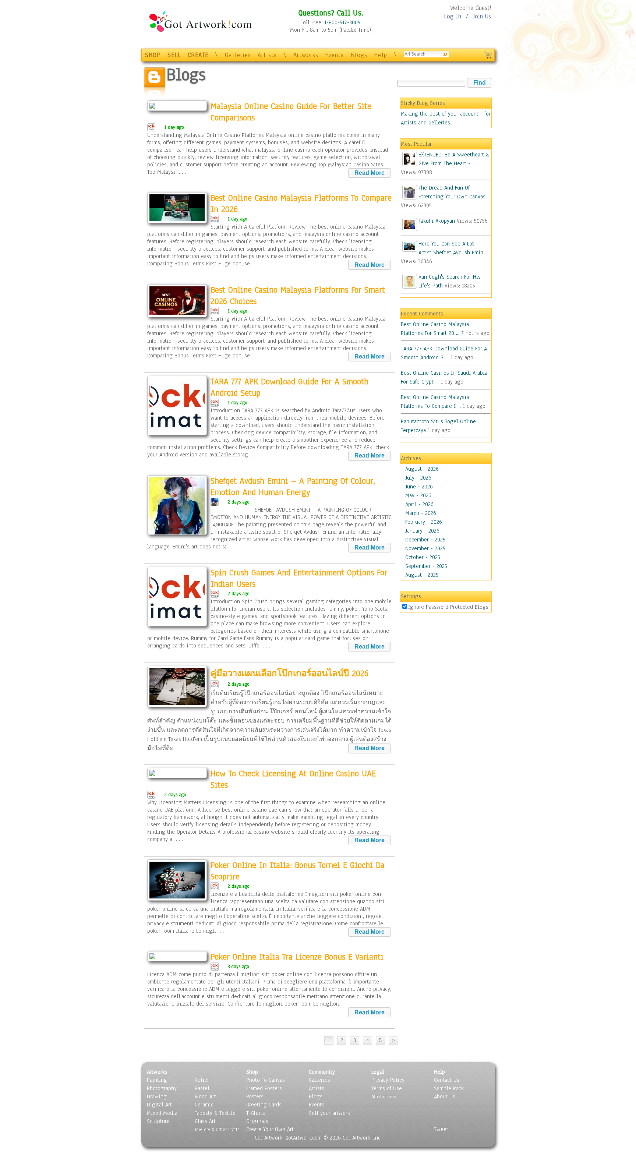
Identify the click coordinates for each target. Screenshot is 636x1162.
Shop (252, 1072)
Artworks (305, 55)
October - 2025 (422, 557)
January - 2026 (422, 530)
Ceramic (204, 1104)
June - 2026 (419, 486)
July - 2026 (418, 477)
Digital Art (159, 1104)
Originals (257, 1121)
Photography (162, 1088)
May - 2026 (418, 495)
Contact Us (446, 1080)
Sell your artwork (329, 1113)
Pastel (202, 1088)
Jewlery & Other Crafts (217, 1129)
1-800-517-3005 (342, 22)
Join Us (482, 16)
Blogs (358, 55)
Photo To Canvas (265, 1080)
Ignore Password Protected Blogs (448, 607)
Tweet (441, 1129)
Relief (202, 1080)
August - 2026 (422, 469)
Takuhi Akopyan (436, 221)
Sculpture (158, 1121)
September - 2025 (426, 566)
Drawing (157, 1096)
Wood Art (205, 1096)
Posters (255, 1096)
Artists (267, 55)
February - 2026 (423, 522)
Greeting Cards (264, 1104)
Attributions (383, 1097)
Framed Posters (264, 1088)
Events (334, 55)
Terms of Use (386, 1088)
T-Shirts (255, 1113)
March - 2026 (420, 513)
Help (380, 55)
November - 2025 (425, 548)
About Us (444, 1096)
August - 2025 (421, 575)
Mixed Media (162, 1113)
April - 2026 (419, 504)
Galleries (238, 55)
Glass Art (205, 1121)
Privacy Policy (387, 1080)
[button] (479, 83)
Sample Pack (449, 1088)
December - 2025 (425, 539)
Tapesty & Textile (215, 1113)
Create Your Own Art (270, 1129)
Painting (157, 1080)
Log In (452, 16)
